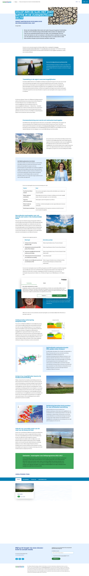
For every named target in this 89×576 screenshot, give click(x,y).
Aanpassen (44, 295)
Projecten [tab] (33, 479)
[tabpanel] (44, 509)
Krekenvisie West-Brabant (49, 125)
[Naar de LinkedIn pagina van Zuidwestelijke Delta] (16, 559)
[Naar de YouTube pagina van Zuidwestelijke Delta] (19, 559)
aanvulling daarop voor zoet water (48, 48)
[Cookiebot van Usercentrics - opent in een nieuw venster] (62, 280)
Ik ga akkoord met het (61, 555)
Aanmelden (55, 558)
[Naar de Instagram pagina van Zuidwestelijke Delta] (23, 559)
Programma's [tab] (26, 479)
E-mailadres (55, 550)
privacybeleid (63, 555)
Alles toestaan (59, 295)
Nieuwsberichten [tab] (42, 479)
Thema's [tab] (18, 479)
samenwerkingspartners (46, 567)
